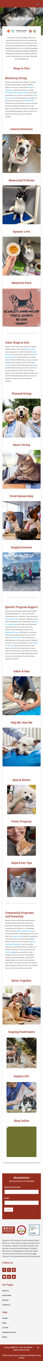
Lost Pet (5, 1328)
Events (4, 1337)
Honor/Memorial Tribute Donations (16, 93)
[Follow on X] (9, 1270)
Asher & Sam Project (12, 619)
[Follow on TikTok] (9, 1277)
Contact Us (6, 1305)
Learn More (21, 321)
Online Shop (9, 952)
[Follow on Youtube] (4, 1277)
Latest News (6, 1295)
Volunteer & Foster (9, 1332)
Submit (9, 1209)
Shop (21, 1153)
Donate (21, 165)
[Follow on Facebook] (4, 1270)
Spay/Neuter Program (12, 632)
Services (5, 1300)
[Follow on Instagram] (14, 1270)
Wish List (21, 584)
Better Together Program (25, 931)
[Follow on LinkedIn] (14, 1277)
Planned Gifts (30, 349)
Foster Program (16, 637)
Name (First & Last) (12, 1187)
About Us (5, 1291)
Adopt (4, 1323)
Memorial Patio (29, 101)
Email (7, 1198)
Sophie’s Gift (17, 936)
